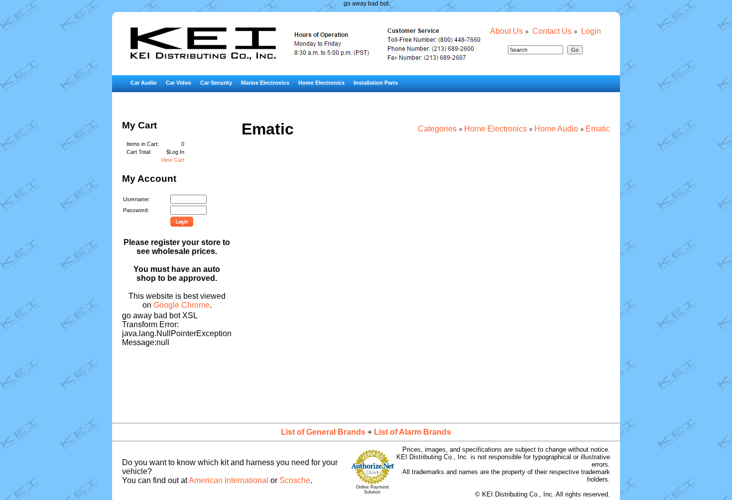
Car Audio (143, 83)
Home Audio (556, 129)
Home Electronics (321, 83)
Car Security (216, 83)
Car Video (178, 83)
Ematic (598, 129)
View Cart (172, 160)
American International (228, 480)
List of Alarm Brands (412, 432)
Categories (437, 129)
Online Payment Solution (372, 490)
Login (591, 31)
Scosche (294, 480)
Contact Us (552, 31)
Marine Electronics (265, 83)
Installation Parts (376, 83)
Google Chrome (181, 305)
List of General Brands (323, 432)
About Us (506, 31)
